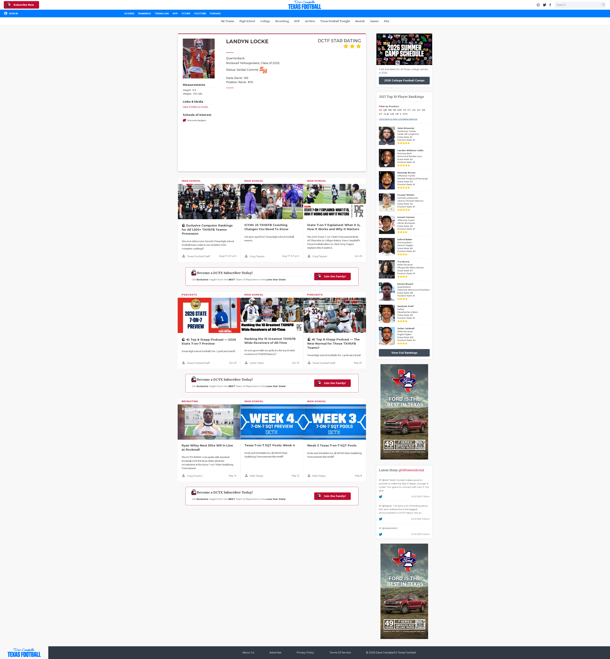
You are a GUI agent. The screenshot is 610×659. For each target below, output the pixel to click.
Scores (129, 13)
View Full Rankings (404, 352)
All (380, 110)
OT (409, 110)
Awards (360, 21)
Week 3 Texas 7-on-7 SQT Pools (331, 445)
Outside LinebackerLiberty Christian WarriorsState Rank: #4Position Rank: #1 (410, 201)
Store (186, 13)
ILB (392, 114)
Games (374, 21)
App (175, 13)
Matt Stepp (256, 475)
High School (247, 21)
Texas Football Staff (198, 256)
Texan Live (162, 13)
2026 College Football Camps (404, 80)
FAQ (386, 21)
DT (380, 114)
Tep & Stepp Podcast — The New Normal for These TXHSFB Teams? (333, 344)
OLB (386, 114)
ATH (405, 114)
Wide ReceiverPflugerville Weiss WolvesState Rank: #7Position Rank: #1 (410, 268)
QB (385, 110)
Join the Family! (334, 276)
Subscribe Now (23, 4)
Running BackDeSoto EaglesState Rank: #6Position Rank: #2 (406, 245)
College (265, 21)
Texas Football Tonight (335, 21)
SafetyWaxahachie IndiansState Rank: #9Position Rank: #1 (407, 312)
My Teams (227, 21)
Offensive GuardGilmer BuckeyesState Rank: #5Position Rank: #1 (406, 223)
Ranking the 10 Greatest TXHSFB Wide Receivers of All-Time (270, 341)
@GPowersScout (411, 470)
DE (423, 110)
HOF (297, 21)
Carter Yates (257, 363)
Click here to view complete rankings (398, 119)
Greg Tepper (257, 256)
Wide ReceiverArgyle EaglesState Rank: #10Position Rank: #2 (406, 334)
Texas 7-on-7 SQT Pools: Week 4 (269, 445)
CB (397, 114)
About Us (248, 652)
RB (390, 110)
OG (414, 110)
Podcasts (189, 294)
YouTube (200, 13)
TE (404, 110)
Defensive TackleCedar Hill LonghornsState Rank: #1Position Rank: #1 (408, 134)
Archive (310, 21)
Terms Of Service (340, 652)
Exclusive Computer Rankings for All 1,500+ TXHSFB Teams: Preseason (207, 230)
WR (399, 110)
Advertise (275, 652)
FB (394, 110)
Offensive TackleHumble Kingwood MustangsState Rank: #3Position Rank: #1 (412, 179)
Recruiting (282, 21)
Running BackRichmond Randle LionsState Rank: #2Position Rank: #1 (410, 156)
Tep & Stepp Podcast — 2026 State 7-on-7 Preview (209, 342)
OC (418, 110)
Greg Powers (194, 475)
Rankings (144, 13)
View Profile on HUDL (195, 107)
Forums (215, 13)
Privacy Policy (305, 652)
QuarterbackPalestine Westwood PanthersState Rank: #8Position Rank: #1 (413, 290)
